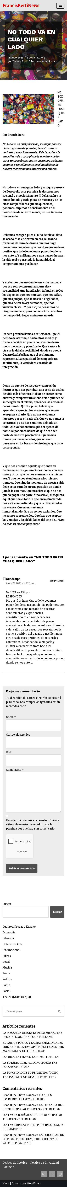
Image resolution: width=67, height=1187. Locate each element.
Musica (7, 967)
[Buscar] (59, 1011)
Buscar (7, 904)
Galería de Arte (13, 944)
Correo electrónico (18, 734)
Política (7, 979)
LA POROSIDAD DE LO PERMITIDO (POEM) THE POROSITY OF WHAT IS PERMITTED (33, 1139)
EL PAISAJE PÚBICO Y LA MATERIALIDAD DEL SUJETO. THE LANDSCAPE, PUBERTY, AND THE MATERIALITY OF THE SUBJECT (33, 1047)
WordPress (34, 1183)
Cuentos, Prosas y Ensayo (19, 926)
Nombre (11, 717)
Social (51, 61)
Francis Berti (19, 61)
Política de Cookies (15, 1162)
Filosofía (8, 938)
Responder (56, 581)
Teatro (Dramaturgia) (17, 996)
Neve (6, 1183)
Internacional (39, 61)
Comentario (15, 769)
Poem (6, 973)
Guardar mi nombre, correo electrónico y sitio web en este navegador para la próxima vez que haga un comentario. (32, 824)
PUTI (6, 1115)
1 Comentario (35, 57)
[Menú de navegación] (60, 6)
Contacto (8, 1167)
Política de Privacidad (44, 1162)
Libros (7, 956)
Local (6, 961)
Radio (6, 985)
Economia (9, 932)
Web (9, 752)
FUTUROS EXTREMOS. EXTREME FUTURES (30, 1056)
